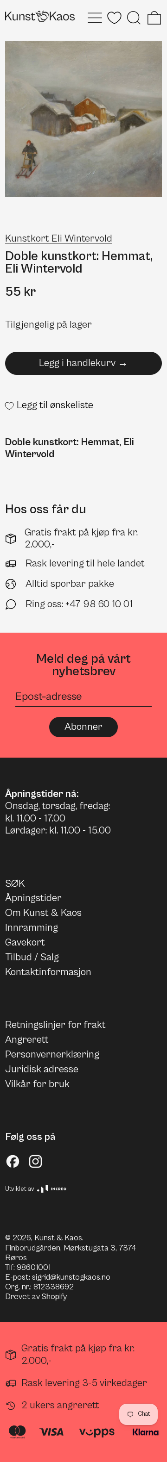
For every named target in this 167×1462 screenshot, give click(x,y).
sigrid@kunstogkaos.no (71, 1277)
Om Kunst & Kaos (43, 913)
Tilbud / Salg (32, 957)
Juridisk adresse (41, 1069)
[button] (133, 18)
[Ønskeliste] (114, 18)
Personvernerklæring (52, 1054)
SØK (15, 884)
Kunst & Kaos (58, 1238)
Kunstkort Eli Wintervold (58, 238)
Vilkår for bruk (37, 1084)
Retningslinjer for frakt (55, 1025)
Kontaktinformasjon (48, 972)
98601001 (34, 1267)
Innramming (31, 927)
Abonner (83, 727)
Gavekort (25, 942)
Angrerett (27, 1039)
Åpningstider (33, 898)
